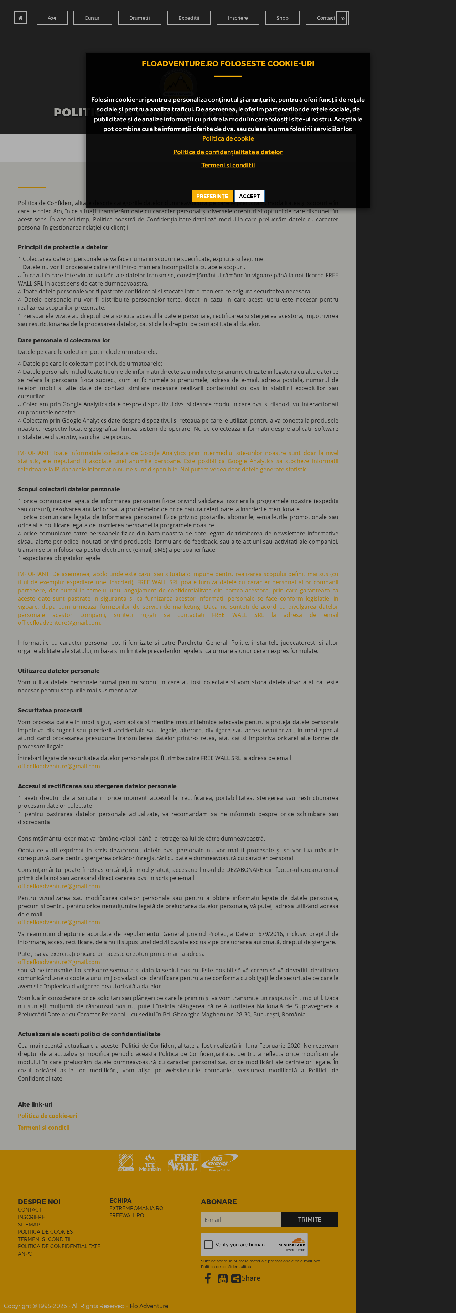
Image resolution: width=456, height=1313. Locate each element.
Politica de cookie (228, 138)
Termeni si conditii (228, 165)
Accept (249, 196)
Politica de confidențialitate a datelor (228, 152)
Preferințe (212, 196)
